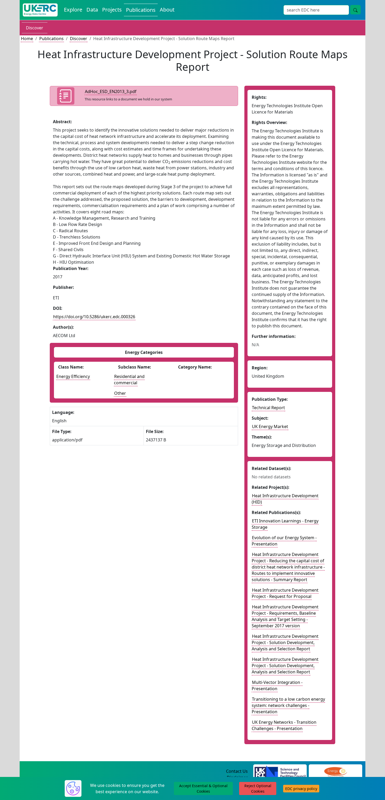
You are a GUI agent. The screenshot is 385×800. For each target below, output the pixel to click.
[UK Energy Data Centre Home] (40, 10)
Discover (34, 28)
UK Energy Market (270, 426)
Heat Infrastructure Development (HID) (285, 499)
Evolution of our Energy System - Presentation (284, 541)
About (167, 9)
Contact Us (237, 771)
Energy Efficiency (73, 376)
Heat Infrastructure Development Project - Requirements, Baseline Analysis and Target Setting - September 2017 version (285, 616)
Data (92, 9)
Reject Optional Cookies (257, 788)
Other (120, 393)
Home (27, 38)
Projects (112, 9)
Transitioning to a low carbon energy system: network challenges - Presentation (288, 705)
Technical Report (268, 407)
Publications (141, 9)
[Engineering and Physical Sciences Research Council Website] (335, 771)
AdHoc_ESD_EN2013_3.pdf (110, 91)
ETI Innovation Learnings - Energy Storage (285, 524)
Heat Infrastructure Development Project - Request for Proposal (285, 593)
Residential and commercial (129, 380)
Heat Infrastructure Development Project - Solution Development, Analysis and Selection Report (285, 642)
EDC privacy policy (301, 788)
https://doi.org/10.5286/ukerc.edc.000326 (94, 317)
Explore (73, 9)
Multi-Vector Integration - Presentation (277, 685)
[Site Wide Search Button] (355, 9)
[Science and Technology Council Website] (280, 771)
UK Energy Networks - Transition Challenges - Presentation (284, 725)
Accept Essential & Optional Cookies (203, 788)
